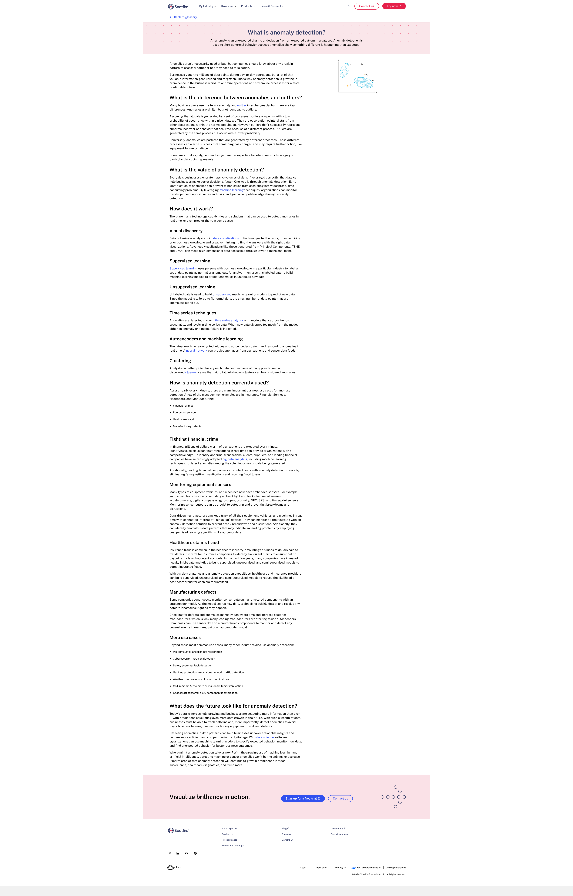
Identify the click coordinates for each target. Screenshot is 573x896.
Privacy (339, 867)
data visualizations (226, 238)
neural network (196, 350)
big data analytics (234, 459)
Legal (303, 867)
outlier (241, 105)
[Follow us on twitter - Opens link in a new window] (169, 852)
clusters (191, 372)
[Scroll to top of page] (565, 887)
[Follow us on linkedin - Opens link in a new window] (177, 852)
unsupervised (222, 294)
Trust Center (320, 867)
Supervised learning (183, 268)
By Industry (206, 6)
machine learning (232, 190)
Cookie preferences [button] (396, 867)
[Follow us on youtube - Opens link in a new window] (185, 853)
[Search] (349, 4)
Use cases (227, 6)
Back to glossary (183, 17)
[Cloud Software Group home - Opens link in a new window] (175, 867)
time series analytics (229, 320)
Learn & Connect (271, 6)
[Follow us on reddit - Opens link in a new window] (194, 852)
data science (265, 737)
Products (247, 6)
